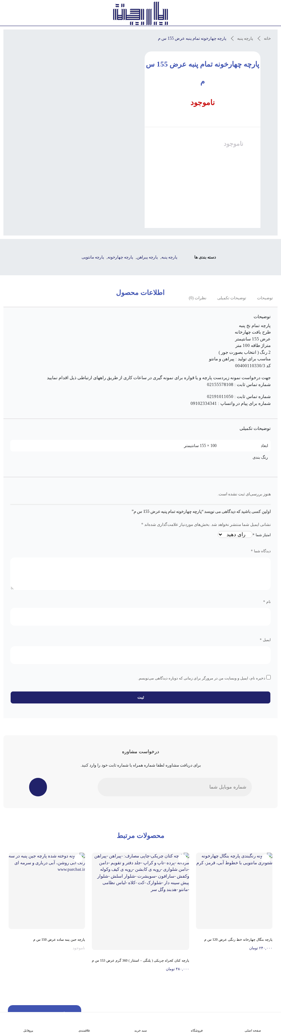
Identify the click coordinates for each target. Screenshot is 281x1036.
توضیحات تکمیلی (231, 298)
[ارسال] (38, 787)
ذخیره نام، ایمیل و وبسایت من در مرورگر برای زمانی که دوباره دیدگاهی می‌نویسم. (201, 678)
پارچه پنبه (245, 38)
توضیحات (265, 298)
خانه (267, 38)
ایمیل (265, 640)
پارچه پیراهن (147, 257)
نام (267, 602)
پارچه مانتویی (93, 257)
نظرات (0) (197, 298)
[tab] (265, 298)
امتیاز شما (262, 535)
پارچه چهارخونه (120, 257)
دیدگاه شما (261, 551)
